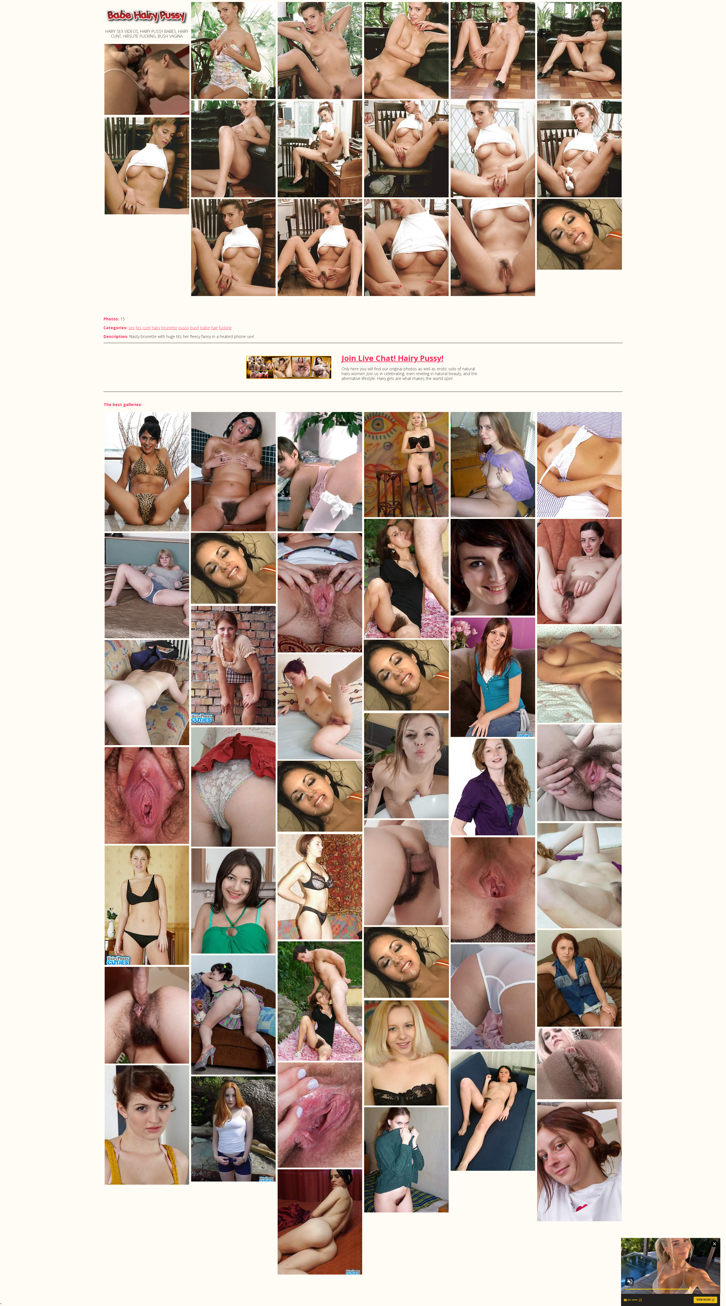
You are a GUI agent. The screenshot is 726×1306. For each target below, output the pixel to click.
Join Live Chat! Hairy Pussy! (392, 358)
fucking (225, 327)
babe (205, 327)
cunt (147, 327)
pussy (183, 327)
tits (139, 327)
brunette (169, 327)
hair (214, 327)
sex (131, 327)
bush (194, 327)
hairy (156, 327)
